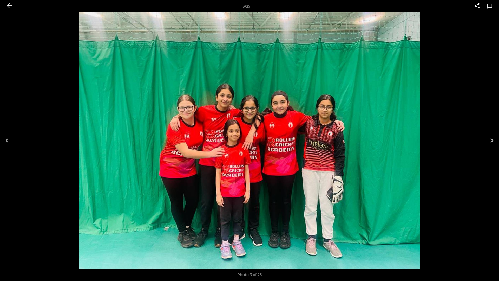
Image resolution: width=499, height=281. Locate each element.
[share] (477, 6)
